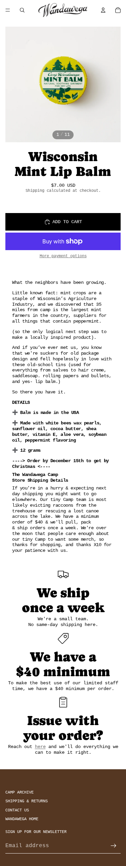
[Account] (103, 10)
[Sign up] (114, 846)
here (40, 746)
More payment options (63, 256)
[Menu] (7, 10)
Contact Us (17, 810)
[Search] (22, 10)
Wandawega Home (21, 819)
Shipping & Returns (26, 801)
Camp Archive (19, 792)
